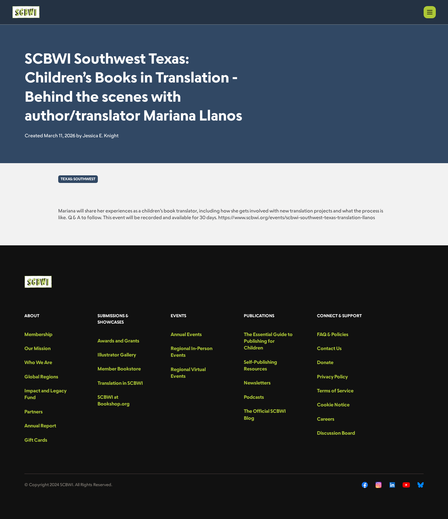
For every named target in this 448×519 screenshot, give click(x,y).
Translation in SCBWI (120, 383)
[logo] (26, 12)
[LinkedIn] (392, 485)
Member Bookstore (119, 369)
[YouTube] (406, 485)
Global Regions (41, 376)
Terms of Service (335, 390)
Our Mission (37, 348)
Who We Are (38, 362)
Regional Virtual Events (188, 372)
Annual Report (40, 426)
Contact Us (329, 348)
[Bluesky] (421, 485)
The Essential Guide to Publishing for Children (268, 341)
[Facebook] (365, 485)
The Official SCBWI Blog (265, 414)
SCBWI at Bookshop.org (114, 400)
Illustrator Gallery (117, 355)
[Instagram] (378, 485)
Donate (325, 362)
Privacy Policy (332, 376)
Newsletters (257, 383)
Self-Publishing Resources (260, 365)
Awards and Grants (118, 341)
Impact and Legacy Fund (45, 393)
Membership (38, 334)
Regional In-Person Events (191, 351)
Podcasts (254, 397)
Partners (33, 412)
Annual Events (186, 334)
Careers (325, 419)
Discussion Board (336, 433)
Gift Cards (35, 440)
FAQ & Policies (332, 334)
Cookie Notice (333, 405)
